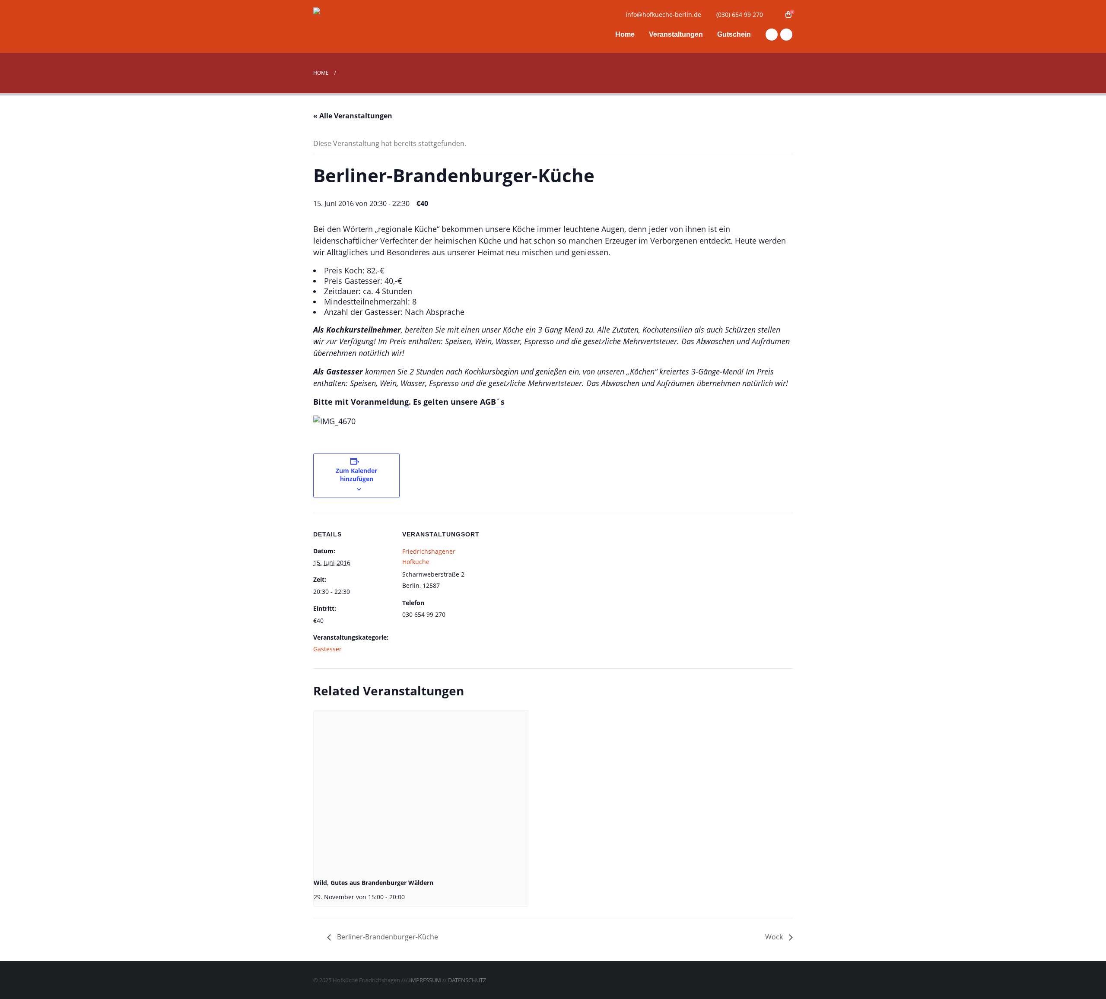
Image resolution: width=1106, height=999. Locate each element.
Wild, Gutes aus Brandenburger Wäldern (373, 882)
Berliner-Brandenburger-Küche (386, 937)
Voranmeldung (380, 401)
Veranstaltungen (676, 34)
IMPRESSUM (425, 980)
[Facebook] (772, 35)
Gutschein (734, 34)
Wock (775, 937)
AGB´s (492, 401)
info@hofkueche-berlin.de (663, 14)
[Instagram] (786, 35)
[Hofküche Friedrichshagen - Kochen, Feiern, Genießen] (367, 26)
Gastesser (327, 649)
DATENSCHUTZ (467, 980)
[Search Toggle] (775, 15)
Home (625, 34)
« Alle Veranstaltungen (352, 116)
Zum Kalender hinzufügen (356, 474)
